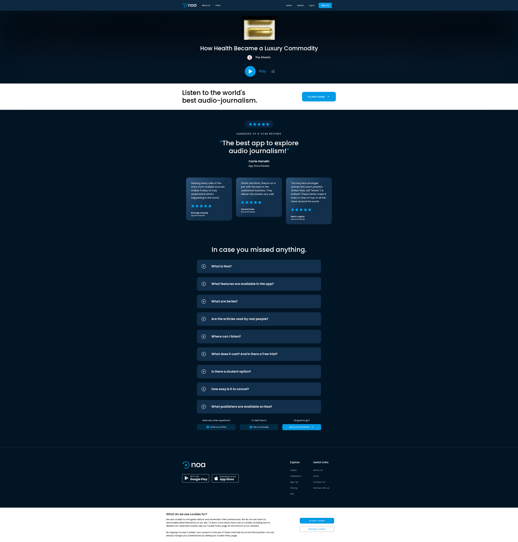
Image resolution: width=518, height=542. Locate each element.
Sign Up (325, 5)
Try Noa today (316, 96)
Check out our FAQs (218, 427)
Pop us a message (261, 427)
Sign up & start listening (299, 427)
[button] (254, 266)
